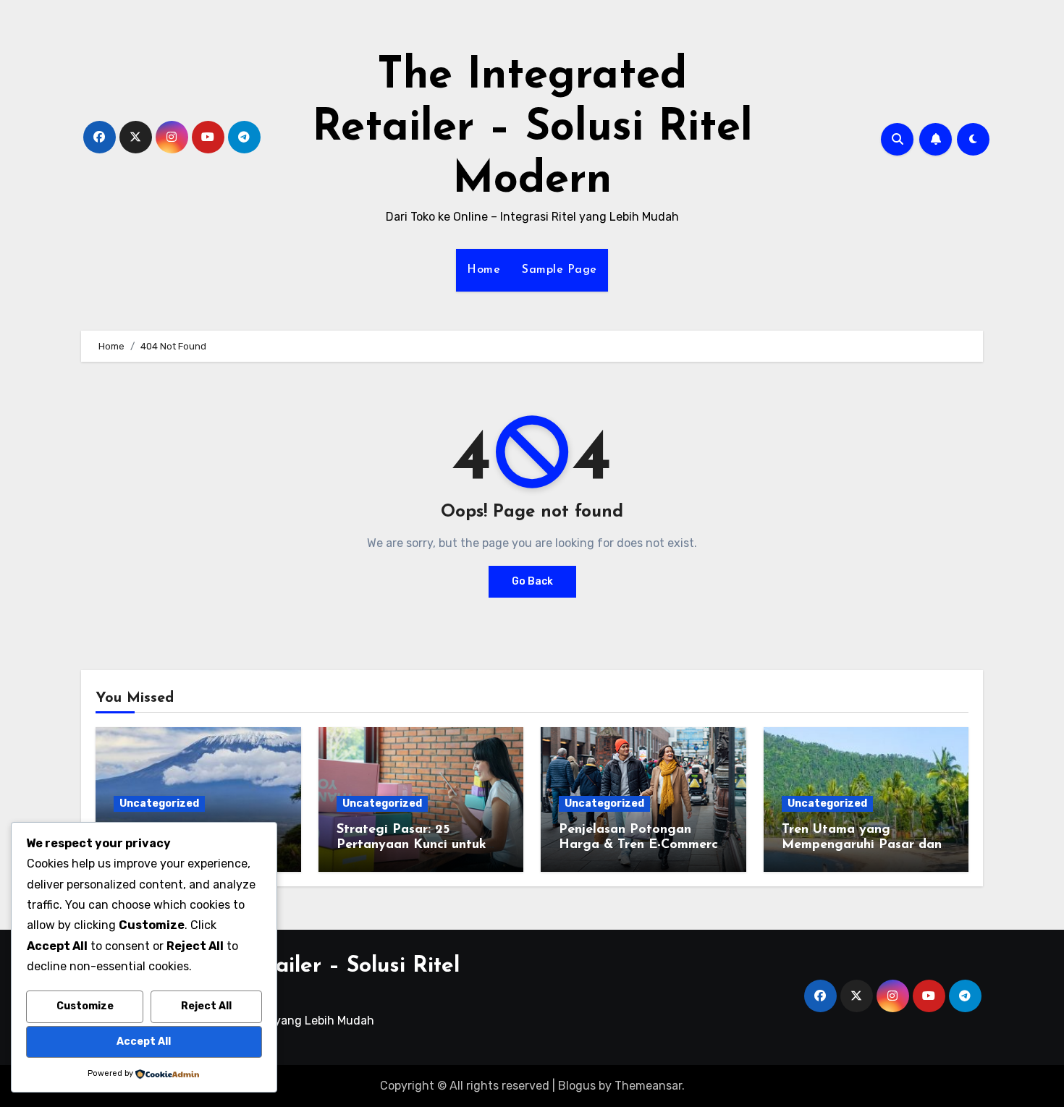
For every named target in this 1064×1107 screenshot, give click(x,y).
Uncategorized (159, 803)
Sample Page (559, 270)
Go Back (532, 581)
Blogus (577, 1086)
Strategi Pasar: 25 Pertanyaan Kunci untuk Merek (411, 845)
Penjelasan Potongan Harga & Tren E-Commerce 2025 (642, 845)
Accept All (144, 1041)
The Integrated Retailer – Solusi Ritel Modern (532, 129)
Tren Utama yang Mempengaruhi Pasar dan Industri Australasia (862, 845)
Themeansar (648, 1086)
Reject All (206, 1006)
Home (483, 270)
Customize (85, 1006)
